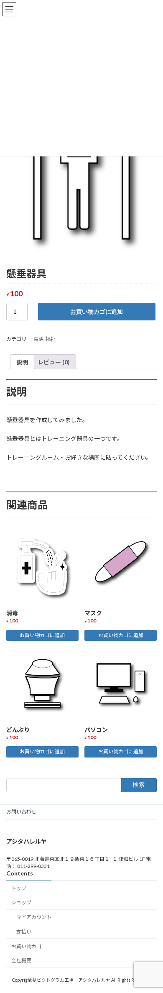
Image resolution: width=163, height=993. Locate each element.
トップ (18, 888)
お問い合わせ (21, 812)
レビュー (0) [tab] (54, 362)
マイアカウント (33, 917)
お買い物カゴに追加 (96, 311)
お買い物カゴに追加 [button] (42, 635)
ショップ (21, 902)
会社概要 (21, 961)
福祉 (51, 339)
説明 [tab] (22, 362)
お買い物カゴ (26, 946)
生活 (38, 339)
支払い (23, 932)
